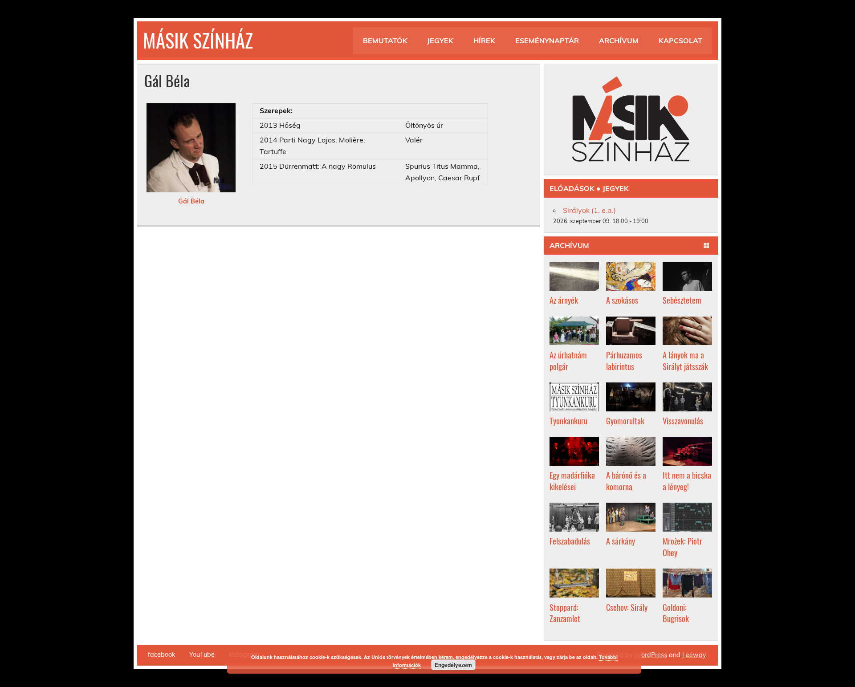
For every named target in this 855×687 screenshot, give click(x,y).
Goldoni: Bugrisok (676, 613)
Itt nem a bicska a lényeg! (687, 480)
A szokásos (622, 300)
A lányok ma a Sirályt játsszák (685, 360)
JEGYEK (440, 40)
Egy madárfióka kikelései (572, 480)
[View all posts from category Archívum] (706, 245)
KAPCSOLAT (680, 40)
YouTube (202, 654)
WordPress (651, 655)
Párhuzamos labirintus (624, 360)
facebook (161, 654)
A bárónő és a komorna (626, 480)
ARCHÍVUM (619, 40)
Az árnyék (564, 300)
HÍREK (484, 40)
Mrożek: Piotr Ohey (682, 546)
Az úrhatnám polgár (568, 360)
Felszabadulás (570, 541)
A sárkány (620, 541)
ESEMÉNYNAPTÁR (547, 40)
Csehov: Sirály (626, 607)
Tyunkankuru (568, 421)
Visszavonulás (683, 421)
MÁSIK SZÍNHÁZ (198, 39)
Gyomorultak (625, 421)
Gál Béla (191, 201)
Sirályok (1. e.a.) (589, 210)
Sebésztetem (682, 300)
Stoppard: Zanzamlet (565, 613)
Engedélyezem (453, 665)
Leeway (694, 655)
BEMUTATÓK (385, 40)
